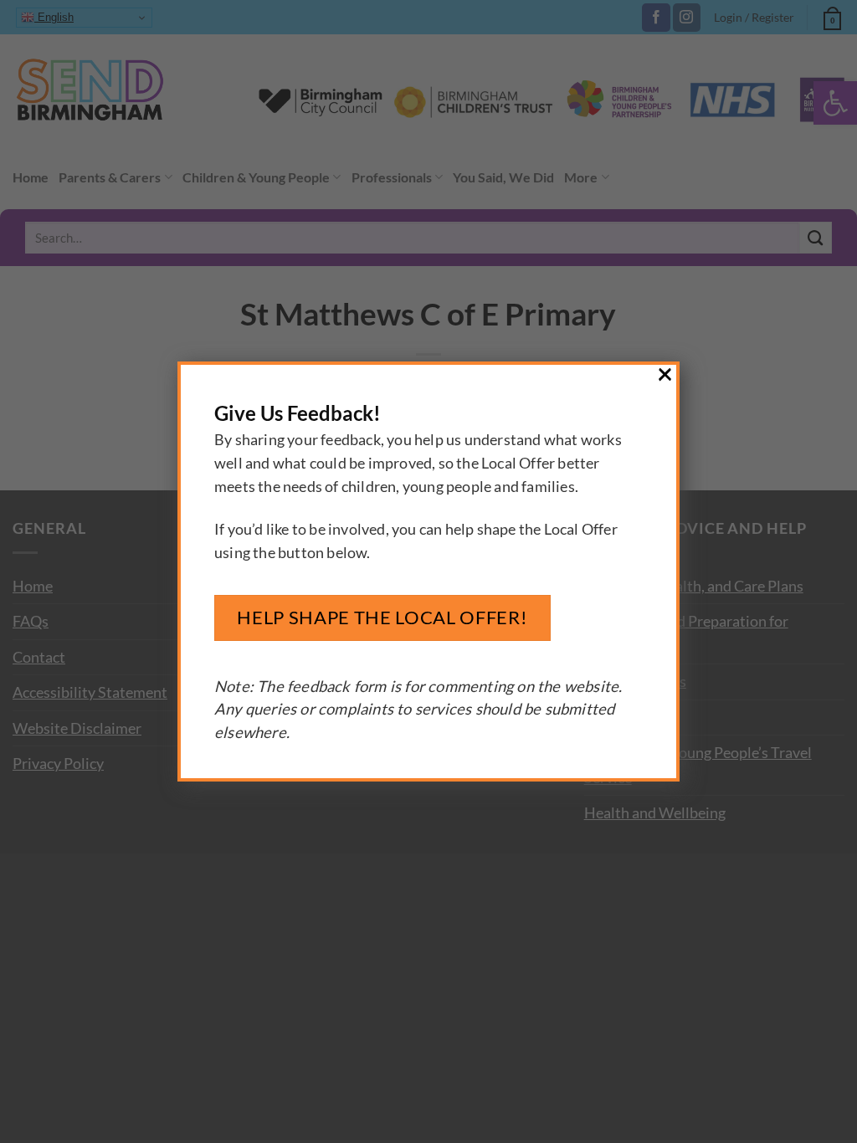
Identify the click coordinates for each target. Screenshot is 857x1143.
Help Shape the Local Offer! (382, 617)
